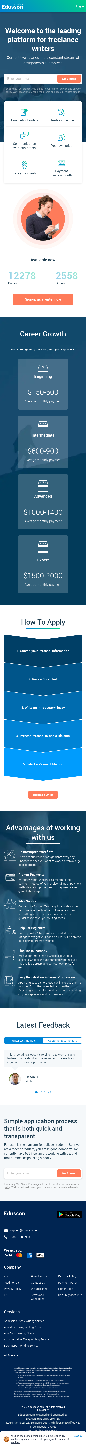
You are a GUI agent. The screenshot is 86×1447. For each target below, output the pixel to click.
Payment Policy (67, 1282)
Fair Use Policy (67, 1276)
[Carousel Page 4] (49, 1092)
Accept (78, 1435)
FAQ (6, 1295)
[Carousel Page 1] (36, 1092)
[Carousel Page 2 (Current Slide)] (41, 1092)
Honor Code (65, 1289)
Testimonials (12, 1282)
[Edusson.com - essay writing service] (12, 5)
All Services (11, 1355)
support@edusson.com (24, 1230)
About (8, 1276)
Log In (80, 6)
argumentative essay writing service (26, 1339)
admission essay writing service (24, 1321)
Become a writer (43, 795)
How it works (39, 1276)
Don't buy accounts (70, 1295)
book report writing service (21, 1345)
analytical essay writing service (23, 1327)
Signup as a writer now (43, 299)
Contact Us (38, 1282)
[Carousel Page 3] (45, 1092)
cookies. (15, 1442)
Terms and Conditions (37, 1297)
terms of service (59, 88)
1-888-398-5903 (20, 1237)
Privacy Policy (12, 1289)
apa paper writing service (20, 1333)
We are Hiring (39, 1289)
